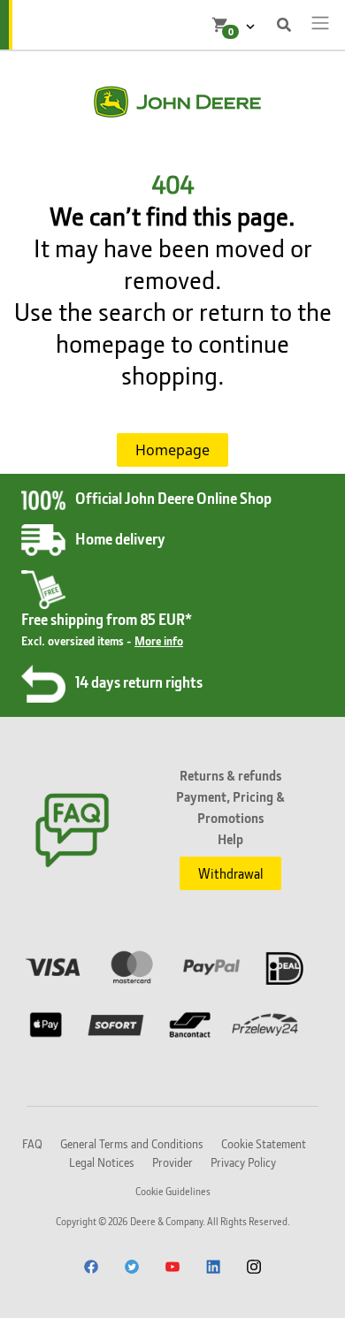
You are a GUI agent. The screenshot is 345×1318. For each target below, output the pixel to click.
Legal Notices (101, 1161)
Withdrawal (230, 873)
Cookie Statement (263, 1143)
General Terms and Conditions (131, 1143)
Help (230, 839)
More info (158, 640)
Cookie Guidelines (173, 1191)
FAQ (32, 1143)
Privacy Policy (243, 1161)
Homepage (172, 450)
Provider (172, 1161)
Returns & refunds (230, 775)
